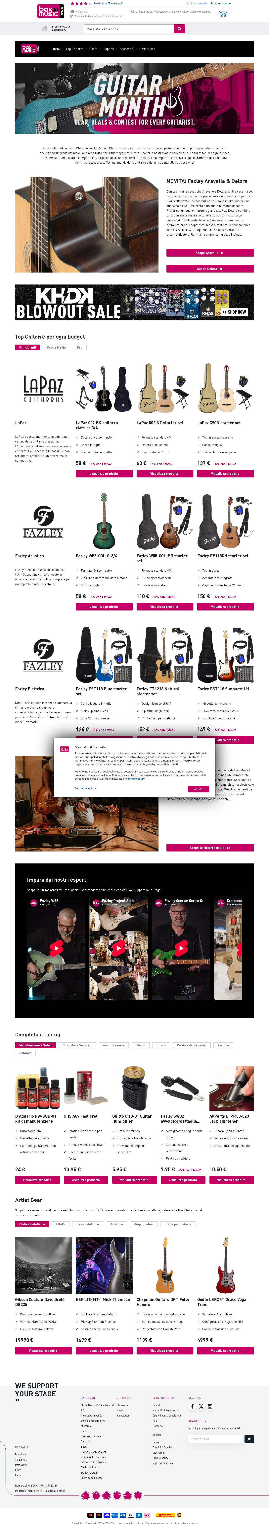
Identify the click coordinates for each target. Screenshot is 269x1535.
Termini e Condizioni (164, 1447)
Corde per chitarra (178, 1224)
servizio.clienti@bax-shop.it (49, 1490)
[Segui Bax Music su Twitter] (201, 1407)
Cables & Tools (89, 1467)
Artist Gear (147, 48)
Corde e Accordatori (191, 1045)
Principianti (27, 347)
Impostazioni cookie (164, 1463)
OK (200, 789)
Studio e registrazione (93, 1420)
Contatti (157, 1405)
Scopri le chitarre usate (207, 848)
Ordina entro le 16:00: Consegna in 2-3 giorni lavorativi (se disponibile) (173, 11)
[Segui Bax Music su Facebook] (192, 1407)
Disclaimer (159, 1452)
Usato (93, 48)
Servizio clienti (165, 1397)
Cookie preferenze (85, 788)
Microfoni (86, 1425)
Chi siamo (122, 1405)
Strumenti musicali (91, 1436)
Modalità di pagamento (165, 1410)
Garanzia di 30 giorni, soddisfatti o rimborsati (98, 16)
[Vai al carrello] (222, 12)
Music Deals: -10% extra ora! (97, 1405)
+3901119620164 (48, 1485)
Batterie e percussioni (93, 1451)
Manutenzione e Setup (35, 1045)
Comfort (25, 1053)
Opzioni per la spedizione (167, 1415)
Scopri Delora (207, 269)
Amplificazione (113, 1045)
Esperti (108, 48)
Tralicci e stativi (90, 1472)
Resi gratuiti (81, 11)
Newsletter (123, 1415)
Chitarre (85, 1441)
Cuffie (84, 1431)
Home (156, 1442)
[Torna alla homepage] (45, 28)
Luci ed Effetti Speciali (93, 1462)
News (120, 1410)
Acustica (116, 1224)
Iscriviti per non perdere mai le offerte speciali (214, 1428)
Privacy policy (160, 1457)
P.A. (83, 1410)
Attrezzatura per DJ (92, 1415)
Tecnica (223, 1045)
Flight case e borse (92, 1477)
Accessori (126, 48)
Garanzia (158, 1425)
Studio (140, 1045)
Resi (155, 1420)
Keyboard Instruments (93, 1457)
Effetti (161, 1045)
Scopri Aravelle (207, 253)
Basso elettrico (87, 1224)
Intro (56, 48)
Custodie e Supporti (77, 1045)
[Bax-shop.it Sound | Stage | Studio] (50, 11)
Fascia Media (56, 347)
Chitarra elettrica (32, 1224)
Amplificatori (143, 1224)
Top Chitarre (74, 48)
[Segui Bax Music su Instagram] (210, 1407)
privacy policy (136, 778)
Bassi (84, 1446)
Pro (79, 347)
